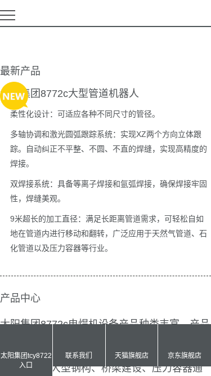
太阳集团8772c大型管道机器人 (69, 93)
